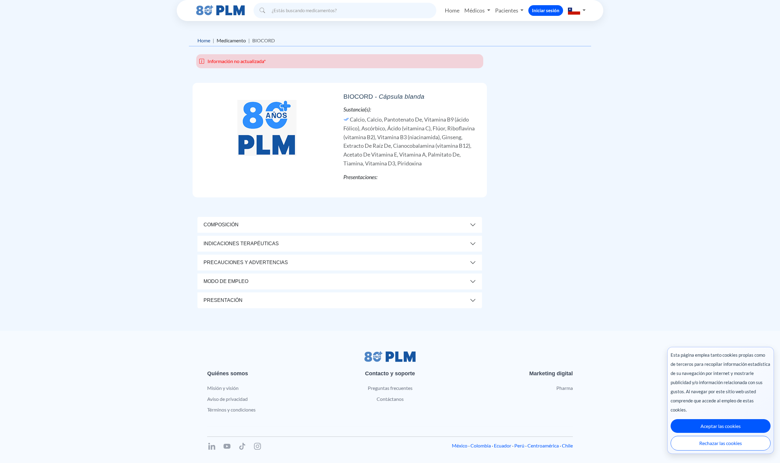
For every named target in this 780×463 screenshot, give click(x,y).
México (459, 445)
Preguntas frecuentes (390, 388)
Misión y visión (223, 388)
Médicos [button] (475, 10)
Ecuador (502, 445)
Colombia (480, 445)
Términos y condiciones (231, 409)
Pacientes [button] (507, 10)
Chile (567, 445)
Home (452, 10)
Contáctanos (390, 399)
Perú (519, 445)
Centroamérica (543, 445)
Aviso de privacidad (227, 399)
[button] (577, 10)
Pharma (564, 388)
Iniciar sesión (545, 10)
